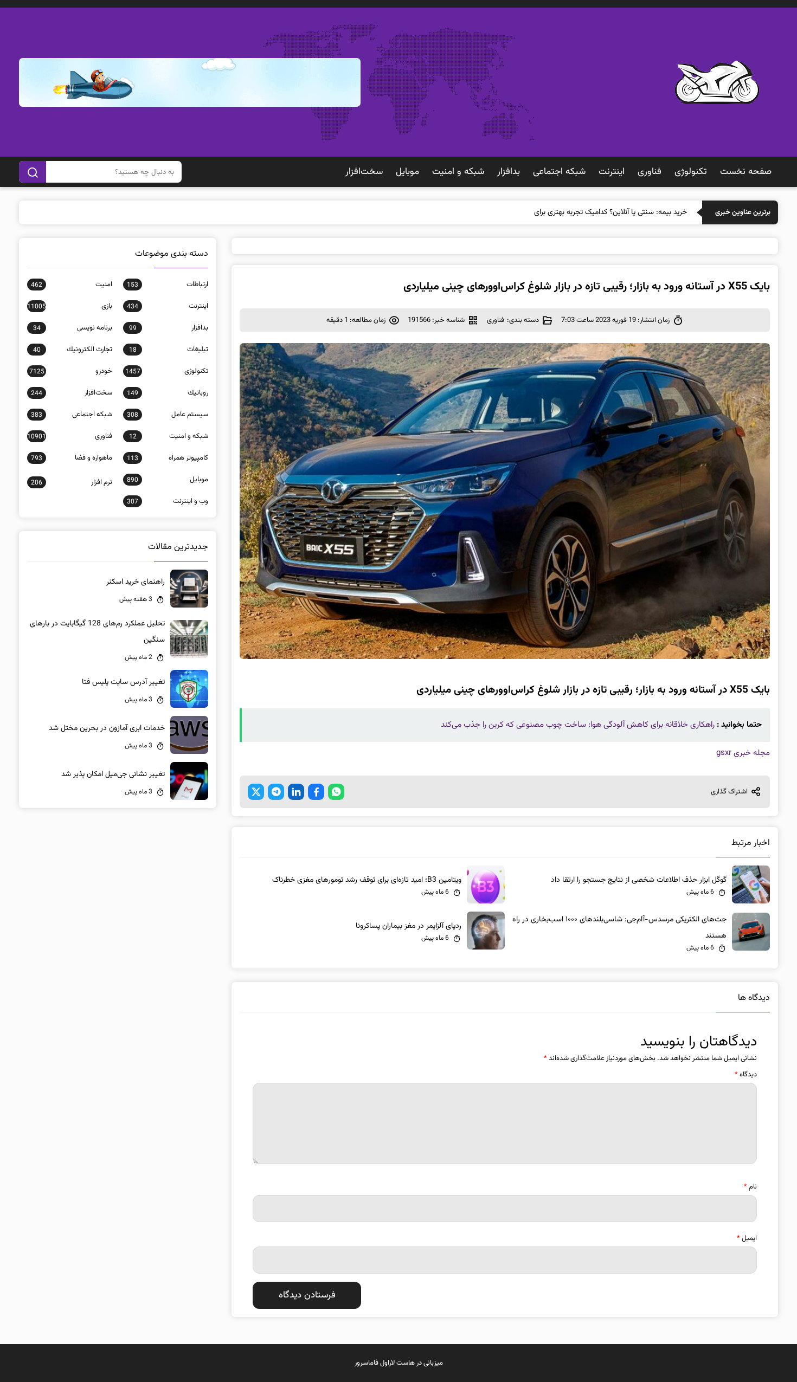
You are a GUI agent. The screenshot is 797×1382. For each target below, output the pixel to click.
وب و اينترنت (167, 501)
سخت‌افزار (364, 172)
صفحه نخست (746, 172)
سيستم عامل (167, 414)
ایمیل (747, 1238)
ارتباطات (167, 284)
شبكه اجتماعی (559, 172)
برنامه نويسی (72, 327)
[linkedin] (296, 792)
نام (750, 1186)
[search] (32, 172)
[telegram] (276, 792)
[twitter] (256, 792)
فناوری (649, 172)
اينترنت (612, 172)
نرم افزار (71, 482)
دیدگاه (746, 1074)
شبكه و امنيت (458, 172)
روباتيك (167, 393)
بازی (69, 306)
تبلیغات (168, 349)
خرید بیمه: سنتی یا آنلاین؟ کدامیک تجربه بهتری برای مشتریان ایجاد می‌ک (579, 212)
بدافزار (508, 172)
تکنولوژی (690, 172)
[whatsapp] (336, 792)
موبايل (407, 172)
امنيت (71, 284)
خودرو (70, 371)
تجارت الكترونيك (72, 349)
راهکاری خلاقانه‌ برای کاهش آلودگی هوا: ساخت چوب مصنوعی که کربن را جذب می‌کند (578, 725)
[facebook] (316, 792)
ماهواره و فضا (71, 458)
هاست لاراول (397, 1363)
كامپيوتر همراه (167, 458)
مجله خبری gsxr (743, 753)
